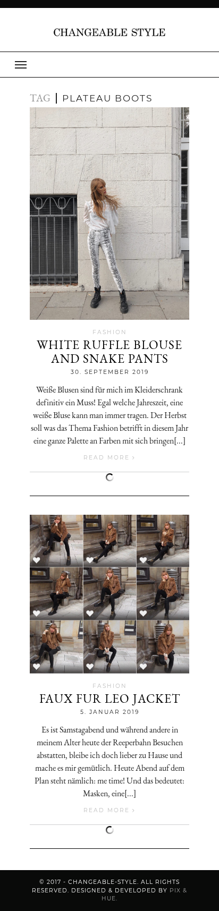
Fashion (109, 332)
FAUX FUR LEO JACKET (109, 698)
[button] (109, 64)
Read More (107, 457)
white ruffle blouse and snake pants (109, 352)
